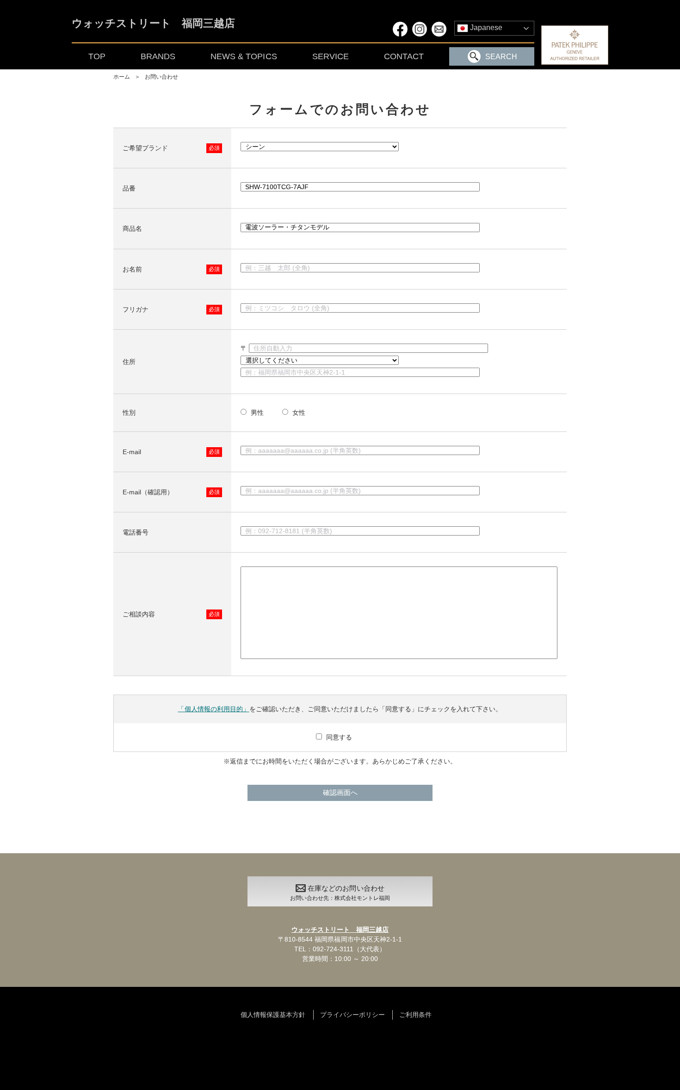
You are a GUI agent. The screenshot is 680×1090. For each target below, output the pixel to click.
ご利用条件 (415, 1014)
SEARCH (501, 57)
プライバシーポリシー (352, 1014)
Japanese (485, 27)
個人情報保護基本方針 (273, 1014)
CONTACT (404, 56)
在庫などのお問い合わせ (340, 893)
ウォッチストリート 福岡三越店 (153, 23)
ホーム (121, 77)
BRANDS (158, 56)
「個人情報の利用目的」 (213, 709)
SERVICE (330, 56)
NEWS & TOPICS (243, 56)
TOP (96, 56)
